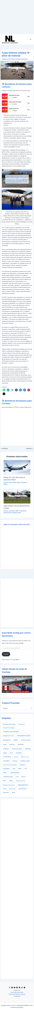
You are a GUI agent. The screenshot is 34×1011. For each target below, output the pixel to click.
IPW (26, 768)
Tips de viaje (12, 788)
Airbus (16, 740)
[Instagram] (17, 987)
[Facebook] (12, 987)
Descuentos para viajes (17, 992)
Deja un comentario (16, 59)
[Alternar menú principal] (30, 39)
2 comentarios (22, 511)
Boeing (5, 484)
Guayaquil (14, 512)
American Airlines (25, 740)
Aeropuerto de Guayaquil (10, 731)
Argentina (11, 744)
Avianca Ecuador (17, 749)
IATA (14, 768)
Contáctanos (17, 996)
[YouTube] (14, 987)
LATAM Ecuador (8, 776)
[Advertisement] (17, 17)
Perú (4, 780)
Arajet (5, 512)
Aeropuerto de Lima (8, 735)
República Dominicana (9, 785)
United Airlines (22, 788)
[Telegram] (24, 987)
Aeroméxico (22, 724)
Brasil (11, 753)
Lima (17, 776)
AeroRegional (6, 740)
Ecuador (9, 512)
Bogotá (5, 753)
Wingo (13, 792)
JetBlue (5, 772)
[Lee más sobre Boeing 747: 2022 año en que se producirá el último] (17, 467)
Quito (19, 512)
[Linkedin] (19, 987)
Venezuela (6, 792)
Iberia (20, 768)
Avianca (5, 749)
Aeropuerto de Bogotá (9, 727)
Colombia (19, 753)
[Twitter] (9, 987)
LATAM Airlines (14, 772)
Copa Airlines (24, 59)
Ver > (28, 96)
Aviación (6, 482)
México (24, 776)
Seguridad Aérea (23, 785)
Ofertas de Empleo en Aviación (17, 994)
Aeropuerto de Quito (23, 735)
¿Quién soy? (17, 990)
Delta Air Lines (25, 756)
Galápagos (22, 764)
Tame (4, 788)
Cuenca (16, 756)
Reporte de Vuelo (20, 780)
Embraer (15, 761)
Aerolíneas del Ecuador (9, 724)
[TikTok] (22, 987)
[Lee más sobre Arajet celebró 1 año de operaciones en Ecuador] (17, 495)
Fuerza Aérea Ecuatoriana (10, 764)
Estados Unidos (25, 761)
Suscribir (6, 654)
